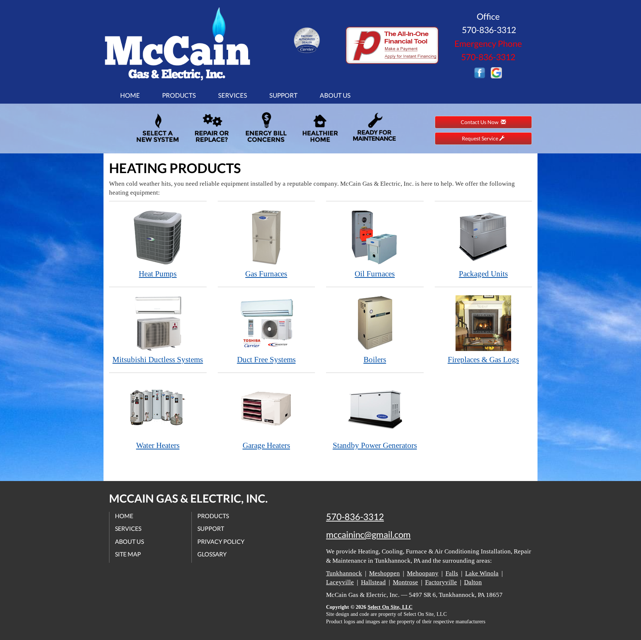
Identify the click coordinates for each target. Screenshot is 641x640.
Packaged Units (483, 273)
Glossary (212, 554)
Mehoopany (422, 573)
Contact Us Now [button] (481, 122)
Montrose (405, 582)
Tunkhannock (344, 573)
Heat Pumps (158, 273)
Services (232, 95)
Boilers (375, 359)
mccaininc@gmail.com (368, 534)
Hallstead (373, 582)
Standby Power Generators (375, 445)
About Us (335, 95)
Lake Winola (482, 573)
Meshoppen (384, 573)
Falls (452, 573)
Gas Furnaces (266, 273)
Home (130, 95)
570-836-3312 (355, 516)
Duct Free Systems (266, 359)
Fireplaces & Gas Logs (483, 359)
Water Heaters (158, 445)
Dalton (473, 582)
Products (179, 95)
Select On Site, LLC (390, 607)
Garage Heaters (266, 445)
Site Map (128, 554)
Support (283, 95)
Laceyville (340, 582)
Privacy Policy (220, 541)
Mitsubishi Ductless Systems (157, 359)
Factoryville (441, 582)
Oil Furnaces (375, 273)
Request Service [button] (480, 138)
